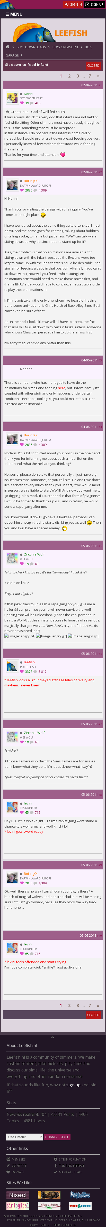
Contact (18, 1166)
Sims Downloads (31, 47)
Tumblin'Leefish (71, 1166)
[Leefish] (53, 32)
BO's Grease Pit (65, 47)
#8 (100, 795)
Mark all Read (70, 1172)
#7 (100, 724)
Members (18, 1159)
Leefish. (67, 1216)
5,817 (42, 671)
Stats (11, 1103)
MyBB (24, 1216)
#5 (100, 546)
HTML (77, 1216)
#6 (100, 654)
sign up (73, 1085)
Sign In (75, 4)
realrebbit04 (35, 1114)
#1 (100, 85)
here (61, 388)
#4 (100, 427)
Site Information (72, 1159)
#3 (100, 360)
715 (37, 812)
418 (37, 103)
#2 (100, 172)
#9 (100, 865)
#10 (99, 935)
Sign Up (97, 4)
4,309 (42, 190)
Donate (17, 1172)
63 (36, 564)
